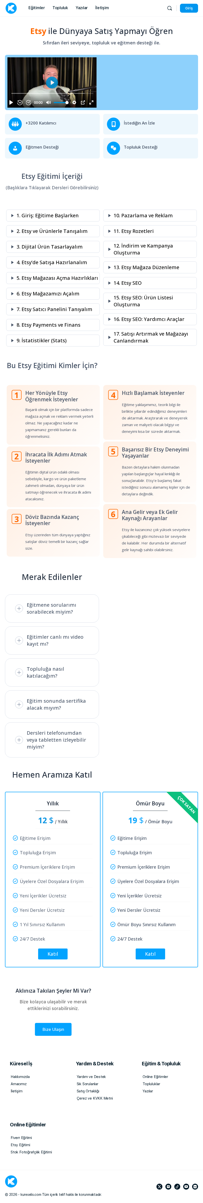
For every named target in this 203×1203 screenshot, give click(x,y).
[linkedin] (195, 1187)
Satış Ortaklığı (88, 1091)
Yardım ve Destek (91, 1077)
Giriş (189, 8)
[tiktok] (177, 1187)
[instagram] (168, 1187)
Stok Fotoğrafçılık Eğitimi (31, 1152)
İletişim (16, 1091)
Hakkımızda (20, 1077)
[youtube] (186, 1187)
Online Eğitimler (155, 1077)
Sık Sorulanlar (87, 1084)
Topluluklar (151, 1084)
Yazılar (148, 1091)
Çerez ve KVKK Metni (95, 1098)
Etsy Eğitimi (20, 1145)
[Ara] (170, 8)
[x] (159, 1187)
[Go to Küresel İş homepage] (11, 7)
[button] (53, 215)
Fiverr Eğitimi (21, 1138)
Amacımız (18, 1084)
